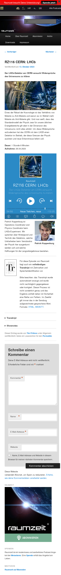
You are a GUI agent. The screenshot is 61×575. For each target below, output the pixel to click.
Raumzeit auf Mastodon (15, 569)
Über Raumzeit (21, 36)
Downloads (10, 42)
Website (14, 446)
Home (7, 36)
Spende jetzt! (49, 2)
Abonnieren (38, 36)
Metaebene (16, 555)
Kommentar (16, 377)
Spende (29, 555)
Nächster (51, 51)
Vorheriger (10, 51)
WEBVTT (39, 306)
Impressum (24, 42)
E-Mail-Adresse (18, 431)
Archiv (49, 36)
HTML (31, 306)
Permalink (47, 336)
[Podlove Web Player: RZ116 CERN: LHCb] (30, 186)
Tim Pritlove (32, 333)
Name (15, 416)
